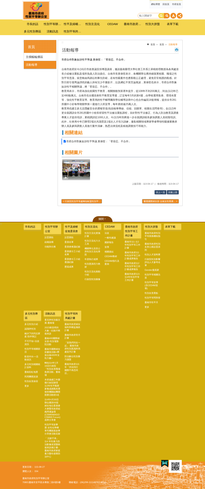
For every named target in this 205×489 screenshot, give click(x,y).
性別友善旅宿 (31, 381)
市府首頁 (176, 4)
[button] (76, 169)
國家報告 (109, 242)
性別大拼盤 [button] (152, 24)
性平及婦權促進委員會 (71, 228)
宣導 (107, 247)
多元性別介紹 (31, 324)
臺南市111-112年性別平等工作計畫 (132, 244)
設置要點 (49, 237)
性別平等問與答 (152, 297)
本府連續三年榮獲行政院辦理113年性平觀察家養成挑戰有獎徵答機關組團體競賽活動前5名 (52, 387)
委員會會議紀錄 (72, 246)
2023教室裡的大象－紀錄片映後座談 (52, 330)
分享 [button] (180, 16)
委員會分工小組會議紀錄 (72, 260)
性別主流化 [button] (92, 24)
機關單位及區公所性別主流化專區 (92, 251)
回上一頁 (160, 192)
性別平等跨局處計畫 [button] (73, 31)
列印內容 (177, 50)
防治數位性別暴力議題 (72, 358)
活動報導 (31, 64)
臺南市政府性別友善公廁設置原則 (152, 246)
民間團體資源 (31, 376)
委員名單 (69, 242)
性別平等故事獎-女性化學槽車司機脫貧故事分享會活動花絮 (52, 429)
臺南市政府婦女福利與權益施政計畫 (72, 327)
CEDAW (110, 226)
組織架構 (49, 242)
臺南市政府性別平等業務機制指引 (152, 236)
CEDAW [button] (112, 24)
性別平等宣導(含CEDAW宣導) (151, 285)
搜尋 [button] (161, 15)
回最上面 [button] (172, 192)
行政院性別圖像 (92, 279)
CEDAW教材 (111, 256)
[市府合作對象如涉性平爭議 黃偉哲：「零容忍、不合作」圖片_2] (175, 466)
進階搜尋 (167, 15)
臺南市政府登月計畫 (72, 336)
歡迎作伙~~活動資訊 (31, 358)
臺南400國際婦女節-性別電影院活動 (52, 341)
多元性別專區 (31, 315)
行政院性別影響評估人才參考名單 (152, 262)
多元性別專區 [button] (32, 31)
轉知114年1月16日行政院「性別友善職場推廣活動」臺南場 (52, 368)
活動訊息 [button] (52, 31)
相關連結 (109, 251)
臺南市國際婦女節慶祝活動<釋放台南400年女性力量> (52, 353)
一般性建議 (110, 237)
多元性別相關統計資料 (32, 366)
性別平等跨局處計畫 (71, 315)
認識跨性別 (30, 328)
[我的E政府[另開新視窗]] (164, 463)
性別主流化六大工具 (92, 242)
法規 (107, 233)
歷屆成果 (69, 266)
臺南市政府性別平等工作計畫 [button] (133, 24)
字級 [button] (173, 16)
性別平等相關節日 (32, 350)
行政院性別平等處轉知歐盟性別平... (82, 201)
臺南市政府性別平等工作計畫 (131, 231)
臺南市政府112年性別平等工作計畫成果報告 (132, 266)
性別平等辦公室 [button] (53, 24)
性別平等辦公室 (51, 228)
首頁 (153, 44)
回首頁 (166, 4)
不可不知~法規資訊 (32, 342)
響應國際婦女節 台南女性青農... (159, 201)
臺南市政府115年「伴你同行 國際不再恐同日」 (72, 368)
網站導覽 (155, 4)
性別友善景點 (151, 293)
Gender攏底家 (152, 270)
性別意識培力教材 (92, 265)
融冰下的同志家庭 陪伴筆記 (32, 335)
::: (151, 1)
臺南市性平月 (151, 302)
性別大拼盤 (151, 226)
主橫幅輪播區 (34, 57)
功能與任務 (50, 246)
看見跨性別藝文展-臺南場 (52, 321)
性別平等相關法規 (152, 276)
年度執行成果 (91, 259)
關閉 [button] (101, 219)
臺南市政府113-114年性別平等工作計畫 (132, 277)
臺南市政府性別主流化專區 (36, 10)
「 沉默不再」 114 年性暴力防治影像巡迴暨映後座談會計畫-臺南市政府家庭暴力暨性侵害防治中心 (52, 447)
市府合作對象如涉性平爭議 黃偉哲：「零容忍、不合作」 (98, 141)
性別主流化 (91, 226)
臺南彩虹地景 (31, 372)
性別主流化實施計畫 (92, 234)
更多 (147, 307)
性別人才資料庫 (152, 254)
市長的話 (32, 24)
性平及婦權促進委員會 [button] (73, 24)
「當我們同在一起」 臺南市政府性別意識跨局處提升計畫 (72, 347)
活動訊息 (50, 313)
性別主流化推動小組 (92, 273)
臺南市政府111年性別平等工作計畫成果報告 (132, 255)
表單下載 (172, 24)
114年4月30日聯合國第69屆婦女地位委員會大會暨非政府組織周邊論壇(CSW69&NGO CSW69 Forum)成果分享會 (52, 409)
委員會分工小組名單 (72, 253)
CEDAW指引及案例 (112, 262)
